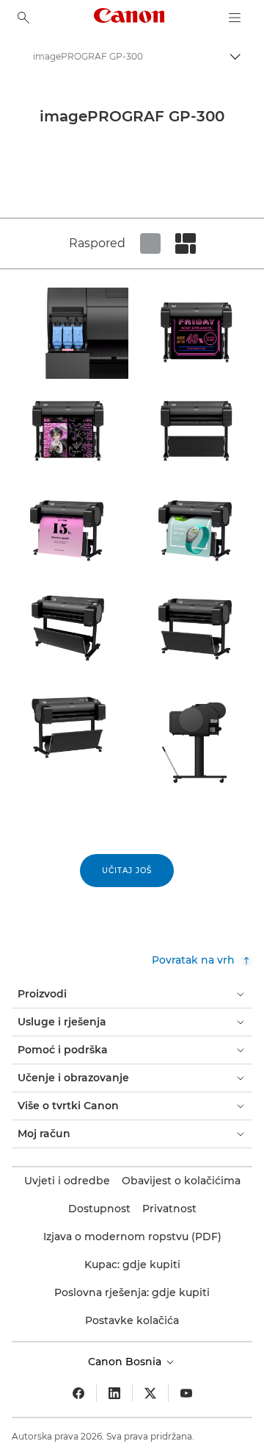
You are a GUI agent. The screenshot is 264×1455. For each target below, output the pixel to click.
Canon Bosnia (126, 1361)
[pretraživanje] (23, 17)
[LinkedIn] (114, 1393)
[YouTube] (186, 1393)
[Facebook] (78, 1393)
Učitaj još (127, 870)
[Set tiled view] (150, 243)
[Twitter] (150, 1393)
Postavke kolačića (132, 1320)
